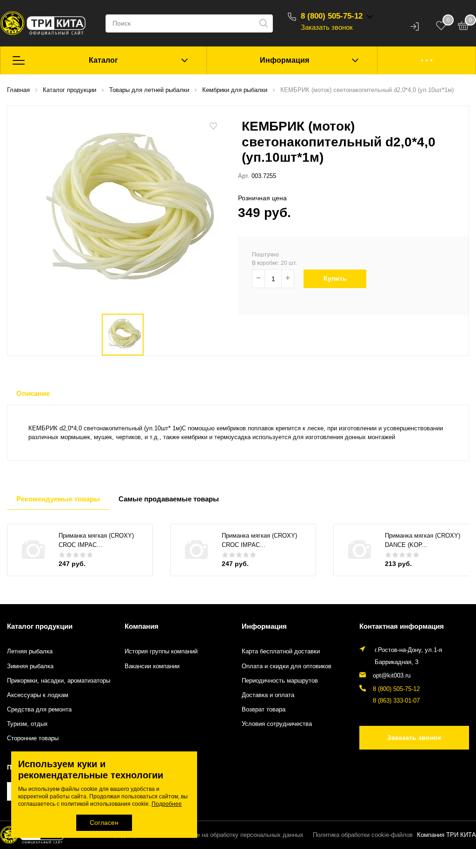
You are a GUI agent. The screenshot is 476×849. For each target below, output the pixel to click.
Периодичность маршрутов (280, 681)
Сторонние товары (33, 738)
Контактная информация (401, 626)
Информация (284, 60)
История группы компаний (161, 651)
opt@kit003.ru (391, 675)
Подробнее (167, 804)
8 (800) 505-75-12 (332, 16)
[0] (463, 27)
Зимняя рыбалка (30, 666)
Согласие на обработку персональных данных (238, 835)
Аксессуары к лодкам (37, 695)
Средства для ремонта (39, 709)
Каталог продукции (40, 626)
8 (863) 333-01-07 (396, 701)
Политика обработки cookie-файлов (363, 835)
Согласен (104, 822)
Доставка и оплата (268, 695)
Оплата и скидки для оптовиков (286, 666)
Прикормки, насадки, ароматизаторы (58, 681)
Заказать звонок (327, 27)
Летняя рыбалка (30, 651)
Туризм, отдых (27, 724)
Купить (335, 278)
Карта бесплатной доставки (281, 651)
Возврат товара (263, 709)
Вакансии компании (152, 666)
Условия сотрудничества (277, 724)
